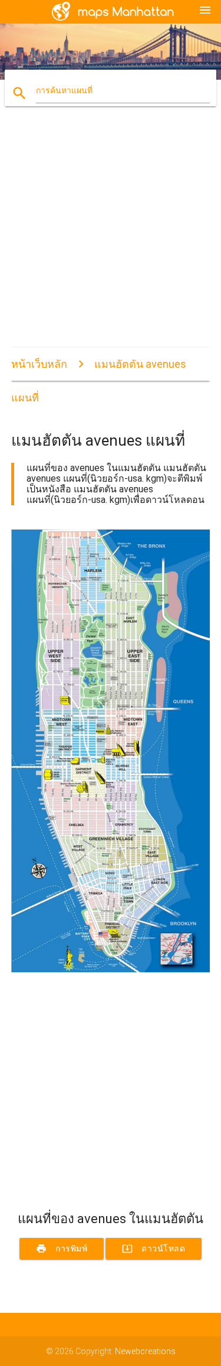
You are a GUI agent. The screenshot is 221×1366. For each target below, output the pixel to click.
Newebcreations (145, 1351)
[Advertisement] (110, 237)
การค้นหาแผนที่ (64, 90)
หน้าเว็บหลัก (39, 364)
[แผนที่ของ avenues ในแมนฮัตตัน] (110, 969)
